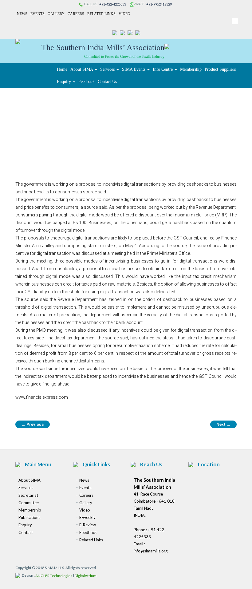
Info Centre (163, 69)
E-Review (87, 525)
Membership (191, 69)
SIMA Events (134, 69)
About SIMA (82, 69)
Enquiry (64, 81)
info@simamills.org (150, 550)
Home (62, 69)
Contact (25, 532)
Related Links (101, 14)
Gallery (56, 14)
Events (37, 14)
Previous (33, 424)
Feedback (86, 81)
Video (124, 14)
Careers (76, 14)
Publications (29, 517)
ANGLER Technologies (53, 576)
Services (108, 69)
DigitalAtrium (85, 576)
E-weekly (87, 517)
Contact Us (107, 81)
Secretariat (28, 495)
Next (223, 424)
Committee (28, 502)
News (22, 14)
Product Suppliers (220, 69)
